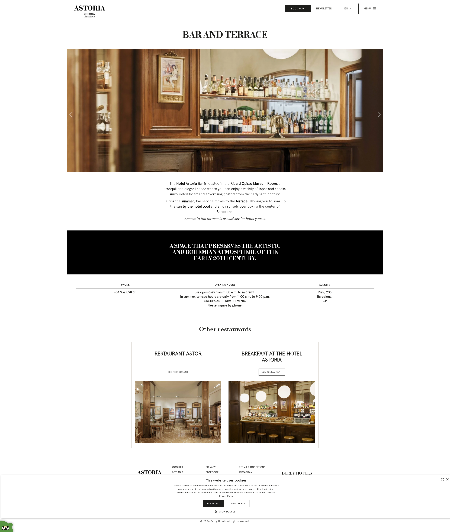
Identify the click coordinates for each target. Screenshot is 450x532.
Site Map (177, 472)
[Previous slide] (71, 115)
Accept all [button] (213, 503)
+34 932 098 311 (125, 292)
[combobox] (442, 479)
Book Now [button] (298, 9)
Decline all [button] (238, 503)
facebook (212, 472)
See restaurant (178, 372)
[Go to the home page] (89, 11)
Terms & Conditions (252, 467)
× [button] (447, 479)
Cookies (177, 467)
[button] (226, 511)
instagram (246, 472)
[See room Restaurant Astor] (178, 412)
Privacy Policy (226, 496)
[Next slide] (379, 115)
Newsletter (324, 9)
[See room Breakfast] (272, 412)
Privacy (211, 467)
